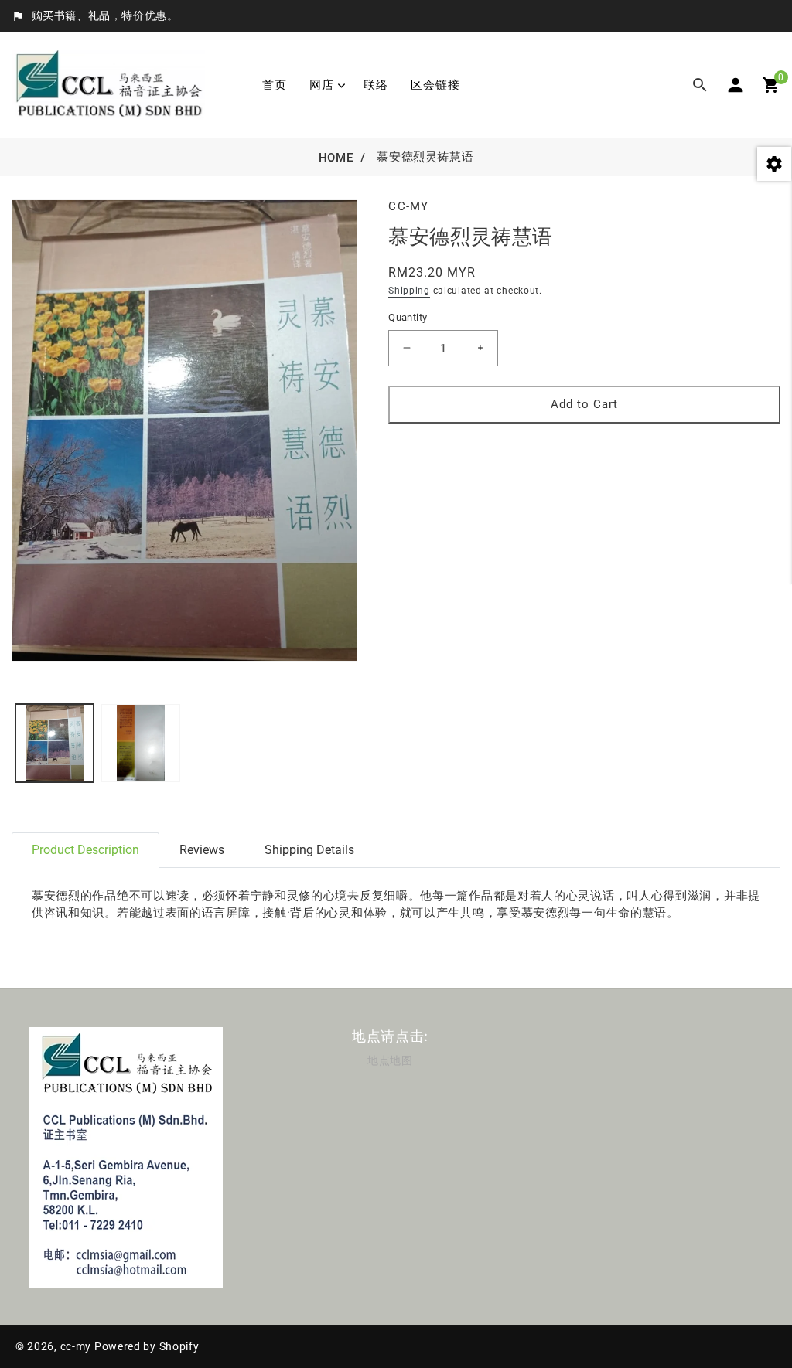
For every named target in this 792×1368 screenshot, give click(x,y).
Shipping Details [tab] (309, 849)
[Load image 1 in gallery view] (54, 743)
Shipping (409, 290)
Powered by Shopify (147, 1346)
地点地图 (389, 1060)
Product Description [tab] (85, 849)
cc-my (76, 1346)
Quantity (407, 317)
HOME (336, 158)
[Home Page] (108, 84)
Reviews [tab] (201, 849)
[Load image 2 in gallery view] (140, 743)
